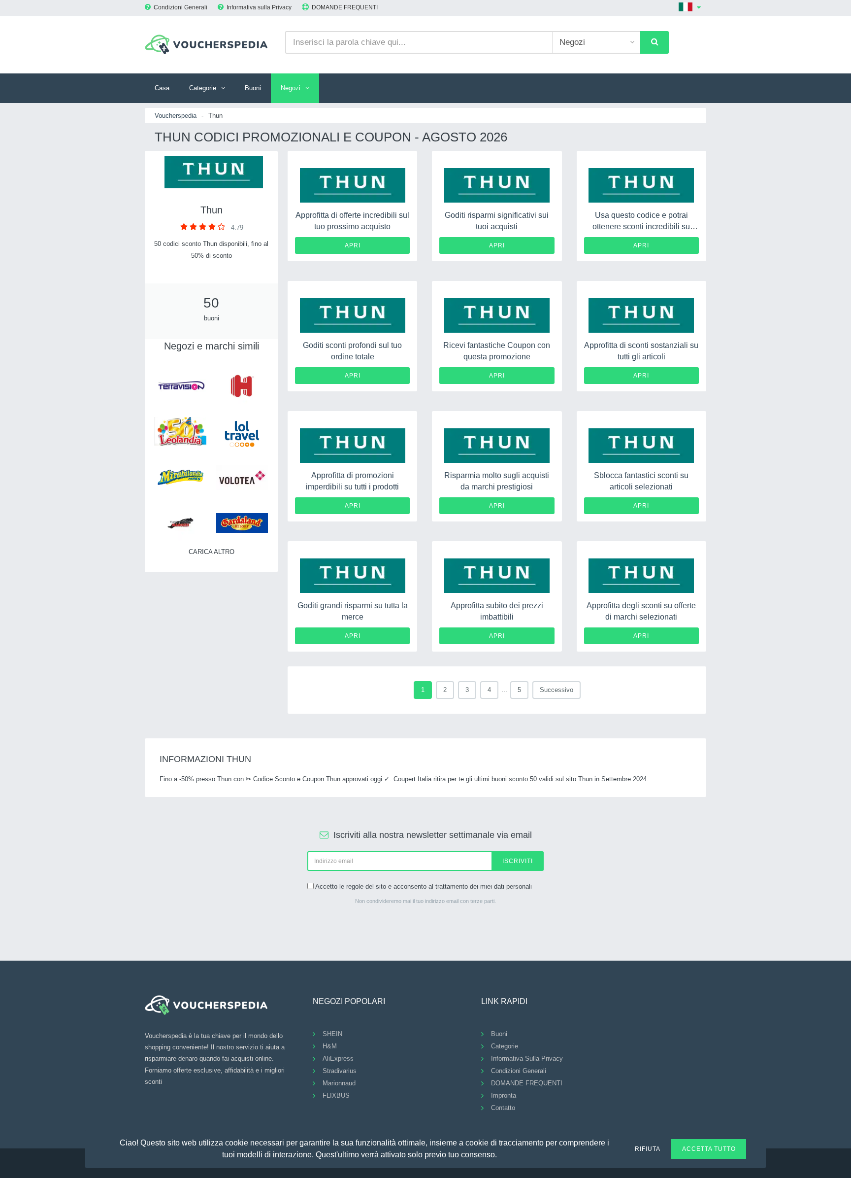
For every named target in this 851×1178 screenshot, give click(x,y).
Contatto (503, 1107)
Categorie (202, 88)
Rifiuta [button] (647, 1148)
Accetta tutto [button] (709, 1148)
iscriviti (517, 861)
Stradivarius (340, 1070)
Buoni (253, 88)
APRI (352, 245)
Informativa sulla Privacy (259, 7)
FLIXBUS (336, 1095)
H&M (330, 1046)
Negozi (290, 88)
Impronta (503, 1095)
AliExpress (338, 1058)
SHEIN (332, 1034)
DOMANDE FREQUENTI (345, 7)
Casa (162, 88)
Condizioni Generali (180, 7)
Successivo (556, 689)
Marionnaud (339, 1083)
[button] (503, 1153)
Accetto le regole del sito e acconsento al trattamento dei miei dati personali (423, 886)
